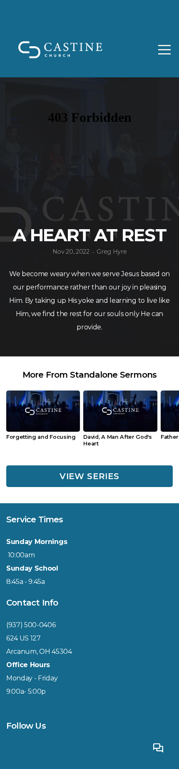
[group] (43, 419)
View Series (89, 476)
